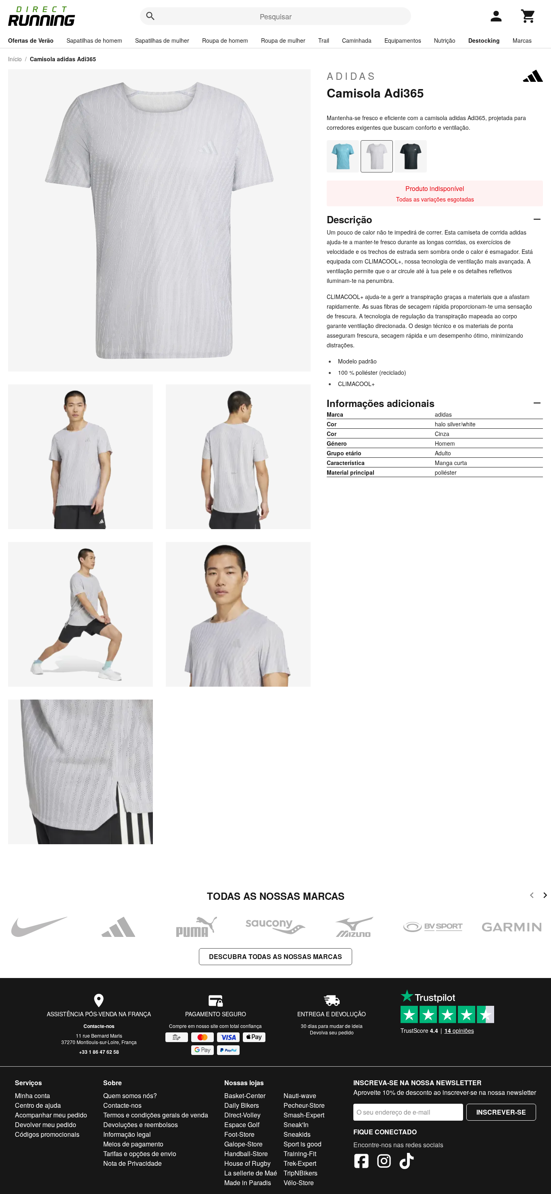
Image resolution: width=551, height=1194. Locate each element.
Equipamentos (402, 40)
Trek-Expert (300, 1163)
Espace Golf (241, 1124)
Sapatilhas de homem (94, 40)
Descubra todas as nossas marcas (275, 956)
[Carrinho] (528, 16)
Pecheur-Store (304, 1105)
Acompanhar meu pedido (51, 1114)
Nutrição (444, 40)
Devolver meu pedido (45, 1124)
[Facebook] (361, 1162)
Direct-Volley (242, 1114)
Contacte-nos (99, 1026)
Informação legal (127, 1134)
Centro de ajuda (38, 1105)
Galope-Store (243, 1143)
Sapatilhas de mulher (162, 40)
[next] (545, 896)
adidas (352, 75)
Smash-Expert (304, 1114)
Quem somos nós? (130, 1095)
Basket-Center (244, 1095)
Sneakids (297, 1134)
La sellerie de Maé (250, 1172)
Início (15, 59)
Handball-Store (246, 1153)
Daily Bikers (241, 1105)
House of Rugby (247, 1163)
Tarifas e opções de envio (139, 1153)
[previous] (532, 896)
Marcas (522, 40)
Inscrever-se (501, 1112)
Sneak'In (296, 1124)
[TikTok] (407, 1162)
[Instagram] (384, 1162)
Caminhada (357, 40)
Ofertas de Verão (31, 40)
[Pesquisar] (150, 16)
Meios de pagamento (133, 1143)
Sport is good (302, 1143)
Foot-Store (239, 1134)
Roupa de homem (225, 40)
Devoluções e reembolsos (140, 1124)
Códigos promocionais (47, 1134)
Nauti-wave (300, 1095)
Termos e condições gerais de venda (155, 1114)
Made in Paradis (247, 1182)
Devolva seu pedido (332, 1032)
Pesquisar (276, 16)
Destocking (484, 40)
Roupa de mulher (283, 40)
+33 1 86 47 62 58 (99, 1051)
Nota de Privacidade (132, 1163)
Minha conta (32, 1095)
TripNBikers (300, 1172)
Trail (323, 40)
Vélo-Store (299, 1182)
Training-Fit (300, 1153)
